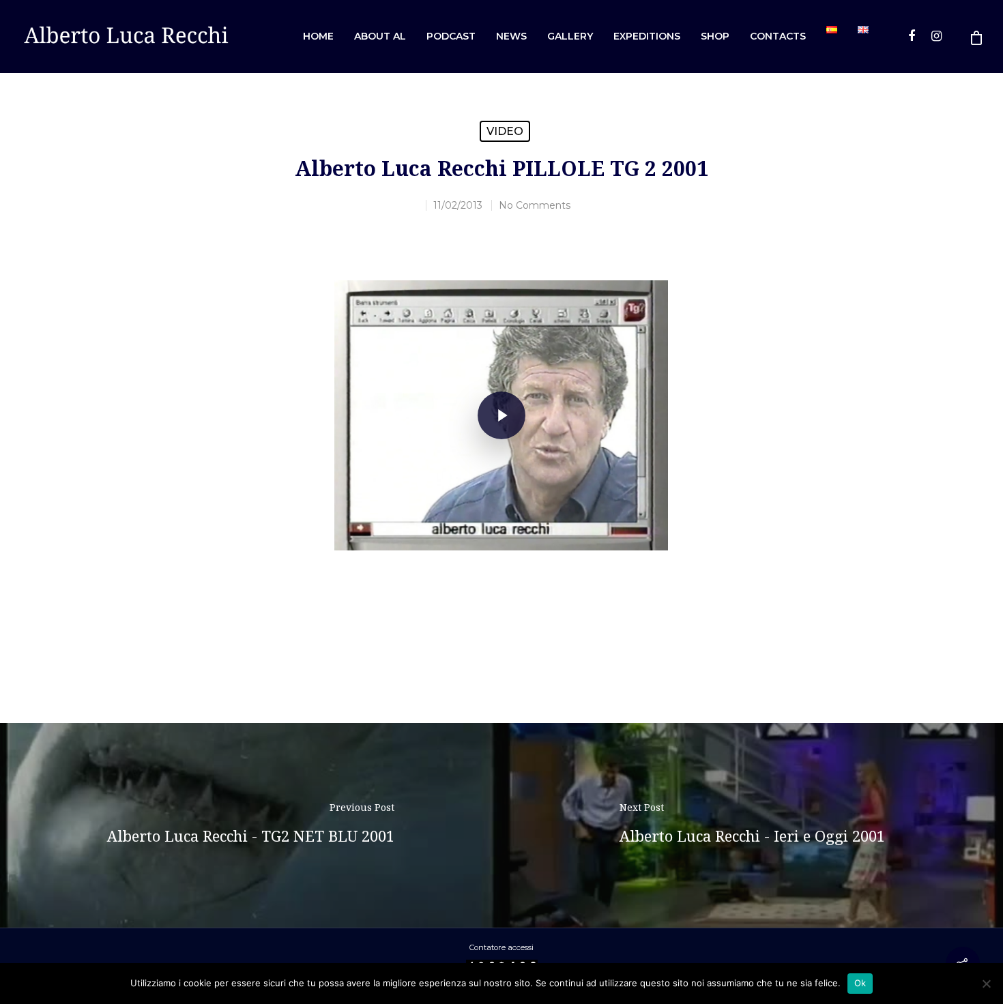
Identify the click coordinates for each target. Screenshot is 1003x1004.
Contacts (778, 36)
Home (318, 36)
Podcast (451, 36)
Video (504, 131)
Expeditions (646, 36)
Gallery (570, 36)
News (511, 36)
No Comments (534, 205)
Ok (860, 982)
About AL (380, 36)
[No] (986, 983)
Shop (715, 36)
